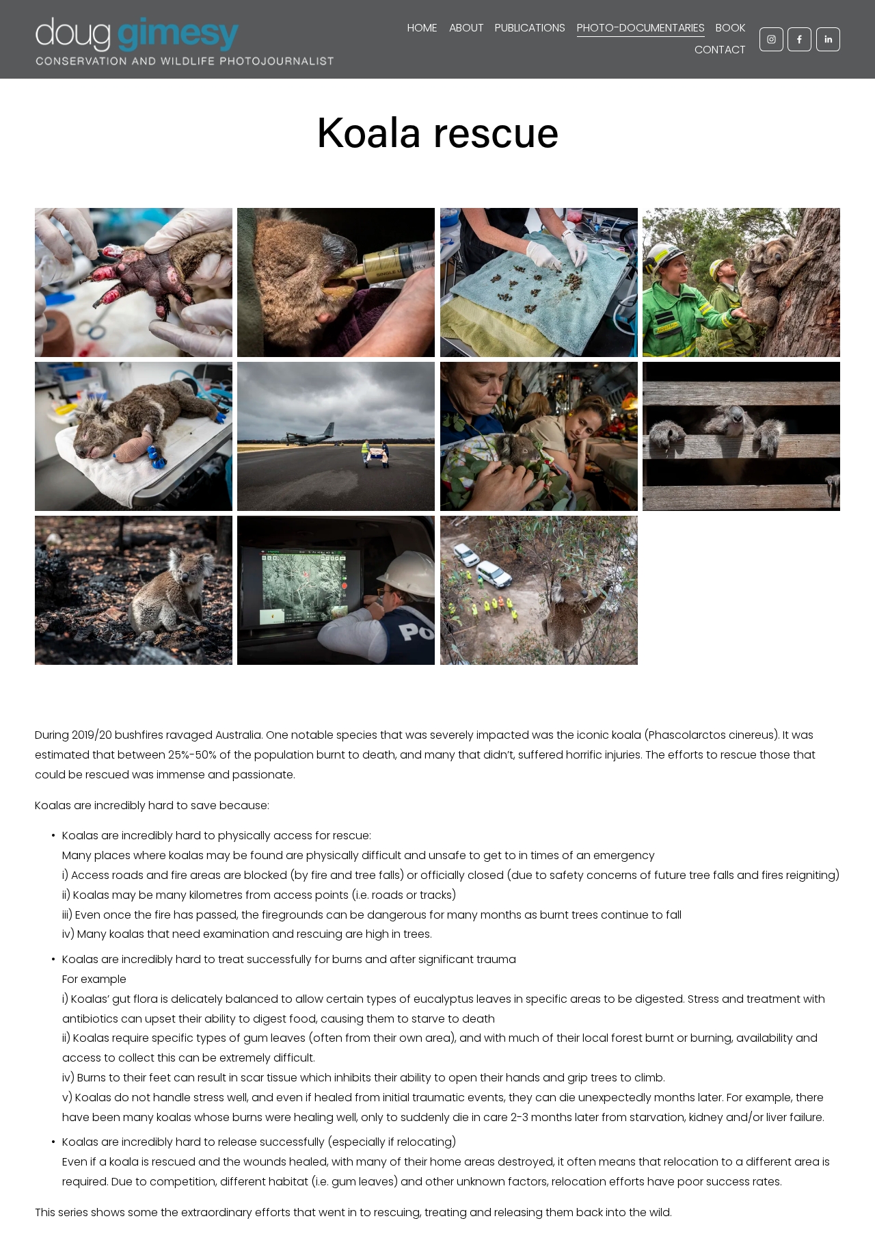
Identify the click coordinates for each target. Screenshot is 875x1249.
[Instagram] (771, 39)
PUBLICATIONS (530, 28)
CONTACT (720, 49)
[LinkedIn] (828, 39)
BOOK (731, 28)
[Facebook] (799, 39)
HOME (422, 28)
